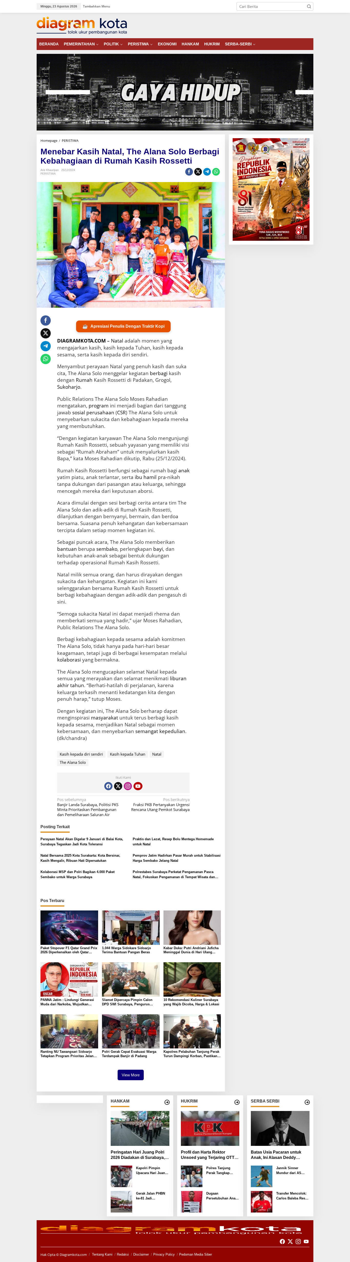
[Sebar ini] (189, 172)
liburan (178, 678)
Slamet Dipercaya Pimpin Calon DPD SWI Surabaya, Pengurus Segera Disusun (127, 1002)
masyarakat (104, 717)
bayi (158, 549)
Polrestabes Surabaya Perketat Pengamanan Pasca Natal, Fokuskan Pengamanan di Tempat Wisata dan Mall (174, 874)
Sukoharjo (68, 387)
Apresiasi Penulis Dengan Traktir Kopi (123, 326)
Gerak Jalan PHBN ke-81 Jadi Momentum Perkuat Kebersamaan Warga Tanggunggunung (152, 1196)
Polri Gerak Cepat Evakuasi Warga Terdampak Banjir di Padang (129, 1054)
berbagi (159, 373)
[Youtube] (137, 786)
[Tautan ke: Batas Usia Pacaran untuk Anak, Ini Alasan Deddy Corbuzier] (280, 1128)
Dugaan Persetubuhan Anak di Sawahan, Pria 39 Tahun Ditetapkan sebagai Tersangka (222, 1196)
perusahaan (100, 412)
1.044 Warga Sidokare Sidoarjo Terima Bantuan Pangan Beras (126, 950)
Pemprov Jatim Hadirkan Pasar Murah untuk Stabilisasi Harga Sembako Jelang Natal (177, 858)
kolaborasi (69, 659)
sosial (78, 412)
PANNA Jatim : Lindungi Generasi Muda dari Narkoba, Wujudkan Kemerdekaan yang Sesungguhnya (68, 1002)
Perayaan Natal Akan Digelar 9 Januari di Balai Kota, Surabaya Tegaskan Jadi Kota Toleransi (81, 841)
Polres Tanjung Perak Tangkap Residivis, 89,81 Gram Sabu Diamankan (218, 1171)
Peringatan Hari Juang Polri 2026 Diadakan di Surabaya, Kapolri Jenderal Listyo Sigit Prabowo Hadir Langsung (138, 1155)
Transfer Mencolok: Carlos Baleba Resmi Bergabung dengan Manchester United (292, 1196)
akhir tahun (70, 685)
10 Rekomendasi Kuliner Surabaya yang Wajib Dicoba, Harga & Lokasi (191, 1002)
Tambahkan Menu (96, 6)
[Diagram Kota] (82, 25)
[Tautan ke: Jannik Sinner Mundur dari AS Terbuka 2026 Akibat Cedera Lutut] (261, 1175)
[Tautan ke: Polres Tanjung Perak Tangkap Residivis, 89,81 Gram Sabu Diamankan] (191, 1175)
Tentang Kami (102, 1254)
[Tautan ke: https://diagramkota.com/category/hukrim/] (237, 1102)
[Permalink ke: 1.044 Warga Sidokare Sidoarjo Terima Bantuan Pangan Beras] (131, 927)
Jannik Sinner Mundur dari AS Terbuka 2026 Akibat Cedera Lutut (292, 1171)
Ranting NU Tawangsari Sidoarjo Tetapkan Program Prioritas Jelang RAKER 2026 (68, 1054)
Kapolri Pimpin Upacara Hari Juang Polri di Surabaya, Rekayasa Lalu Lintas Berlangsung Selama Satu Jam (151, 1171)
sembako (106, 549)
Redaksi (123, 1254)
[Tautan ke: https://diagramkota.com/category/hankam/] (167, 1102)
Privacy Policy (164, 1254)
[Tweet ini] (198, 172)
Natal (117, 340)
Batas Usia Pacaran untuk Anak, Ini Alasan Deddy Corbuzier (276, 1155)
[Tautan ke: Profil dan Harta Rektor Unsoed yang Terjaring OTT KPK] (210, 1128)
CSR (121, 412)
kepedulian (172, 731)
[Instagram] (128, 786)
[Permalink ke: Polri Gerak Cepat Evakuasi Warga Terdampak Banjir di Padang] (131, 1030)
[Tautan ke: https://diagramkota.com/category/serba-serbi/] (307, 1102)
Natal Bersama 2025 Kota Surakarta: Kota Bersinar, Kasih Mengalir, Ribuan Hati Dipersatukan (80, 858)
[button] (309, 6)
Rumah (84, 380)
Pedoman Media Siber (195, 1254)
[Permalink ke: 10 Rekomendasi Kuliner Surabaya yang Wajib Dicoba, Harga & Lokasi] (192, 978)
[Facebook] (108, 786)
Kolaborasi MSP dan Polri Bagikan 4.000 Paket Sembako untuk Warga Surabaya (77, 874)
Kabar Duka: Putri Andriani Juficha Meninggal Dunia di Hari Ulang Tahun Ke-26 (191, 950)
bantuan (67, 549)
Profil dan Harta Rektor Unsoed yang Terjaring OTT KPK (207, 1155)
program (99, 405)
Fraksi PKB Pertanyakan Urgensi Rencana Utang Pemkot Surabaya (160, 804)
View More (131, 1075)
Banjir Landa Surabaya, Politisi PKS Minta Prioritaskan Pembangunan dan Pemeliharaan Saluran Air (87, 807)
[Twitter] (118, 786)
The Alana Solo (73, 762)
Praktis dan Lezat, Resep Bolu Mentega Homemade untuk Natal (173, 841)
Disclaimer (141, 1254)
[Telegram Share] (207, 172)
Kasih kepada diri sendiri (81, 754)
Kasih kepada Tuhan (127, 754)
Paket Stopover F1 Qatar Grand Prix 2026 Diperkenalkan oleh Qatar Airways (68, 950)
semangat (146, 731)
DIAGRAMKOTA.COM (81, 340)
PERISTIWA (48, 173)
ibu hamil (146, 477)
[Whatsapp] (216, 172)
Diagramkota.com (73, 1254)
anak (184, 470)
